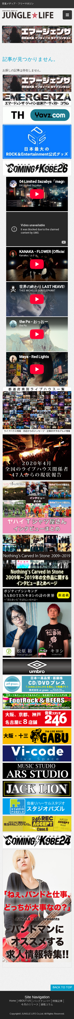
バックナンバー (41, 1001)
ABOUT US (24, 1000)
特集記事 (57, 1001)
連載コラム (47, 1004)
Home (12, 1000)
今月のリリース (29, 1004)
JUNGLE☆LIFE (27, 14)
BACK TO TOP (62, 987)
